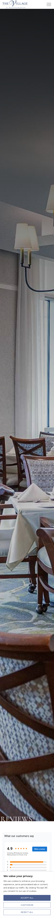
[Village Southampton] (15, 4)
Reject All (27, 912)
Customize (27, 905)
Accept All (27, 898)
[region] (27, 895)
